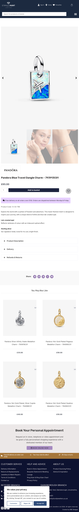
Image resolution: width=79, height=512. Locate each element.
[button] (3, 78)
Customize (13, 503)
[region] (26, 497)
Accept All (40, 503)
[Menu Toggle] (75, 14)
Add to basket (34, 190)
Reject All (27, 503)
